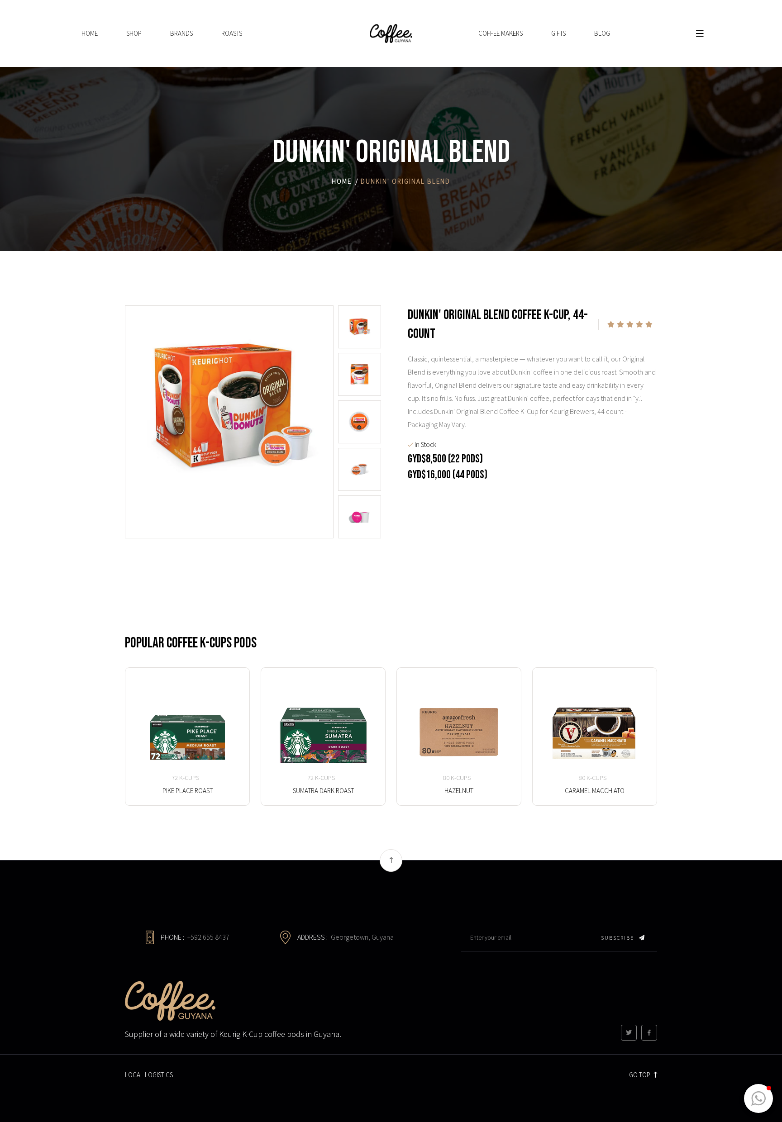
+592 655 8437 (208, 936)
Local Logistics (149, 1074)
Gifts (558, 33)
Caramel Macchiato (595, 790)
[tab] (359, 326)
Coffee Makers (500, 33)
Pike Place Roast (187, 790)
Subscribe (618, 937)
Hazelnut (458, 790)
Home (89, 33)
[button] (758, 1098)
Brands (181, 33)
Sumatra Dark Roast (323, 790)
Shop (134, 33)
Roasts (231, 33)
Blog (602, 33)
